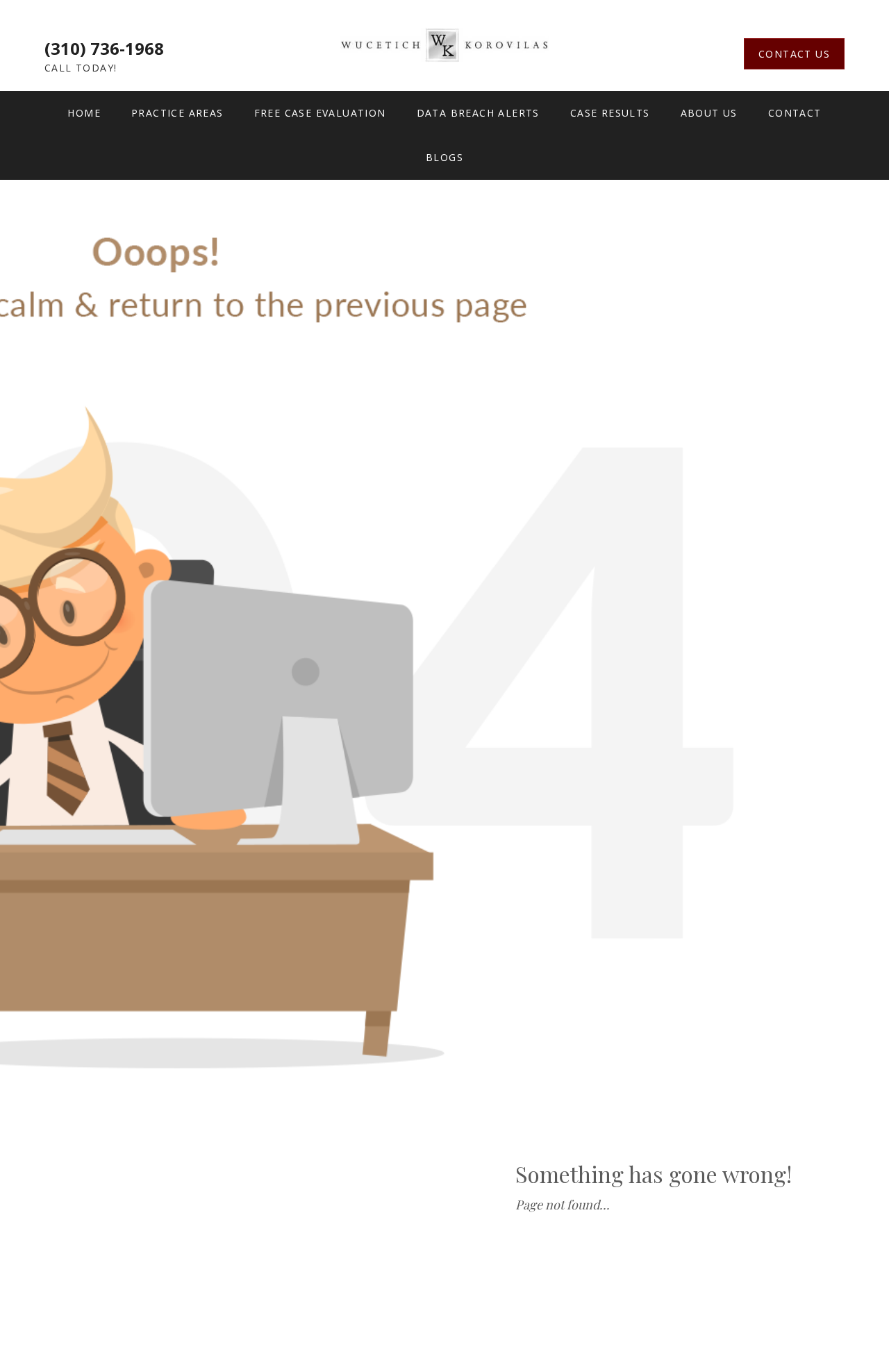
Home (84, 112)
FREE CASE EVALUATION (320, 112)
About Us (709, 112)
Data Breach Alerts (478, 112)
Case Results (610, 112)
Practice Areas (177, 112)
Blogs (444, 157)
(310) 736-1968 (104, 48)
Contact (795, 112)
